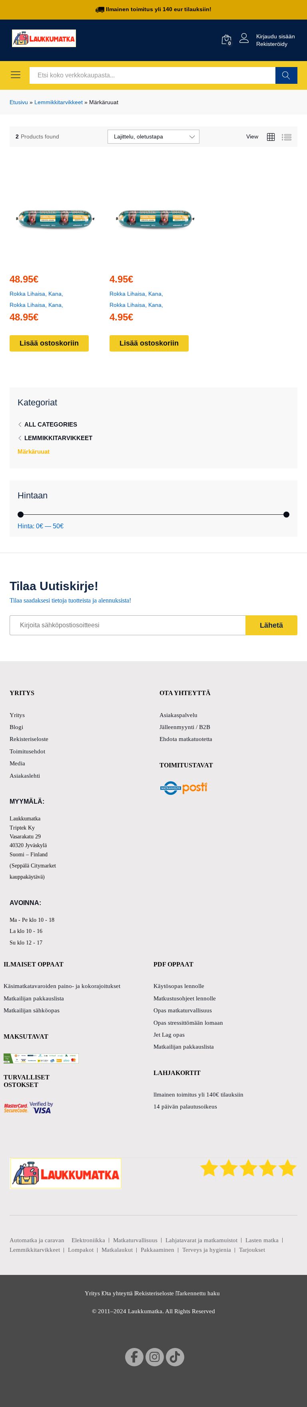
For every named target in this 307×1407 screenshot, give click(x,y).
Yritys (17, 715)
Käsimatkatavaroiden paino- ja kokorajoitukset (62, 986)
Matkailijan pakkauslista (34, 998)
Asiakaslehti (25, 776)
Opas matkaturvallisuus (183, 1010)
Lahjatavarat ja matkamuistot (201, 1240)
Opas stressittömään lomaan (188, 1023)
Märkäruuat (34, 451)
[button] (52, 262)
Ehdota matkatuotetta (185, 739)
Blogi (16, 727)
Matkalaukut (117, 1250)
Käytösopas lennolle (179, 986)
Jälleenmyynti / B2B (184, 727)
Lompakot (81, 1250)
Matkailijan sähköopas (32, 1010)
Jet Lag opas (169, 1035)
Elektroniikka (88, 1240)
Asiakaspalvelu (178, 715)
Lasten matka (262, 1240)
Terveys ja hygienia (206, 1250)
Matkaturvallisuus (135, 1240)
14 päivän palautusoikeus (185, 1106)
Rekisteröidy (271, 44)
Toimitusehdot (27, 751)
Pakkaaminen (157, 1250)
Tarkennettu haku (198, 1293)
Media (17, 763)
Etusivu (19, 102)
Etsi (286, 75)
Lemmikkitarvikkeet (58, 102)
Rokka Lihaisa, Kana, (36, 293)
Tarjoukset (252, 1250)
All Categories (50, 424)
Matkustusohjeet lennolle (185, 998)
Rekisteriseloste (29, 739)
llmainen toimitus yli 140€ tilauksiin (198, 1094)
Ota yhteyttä (117, 1293)
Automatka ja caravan (37, 1240)
